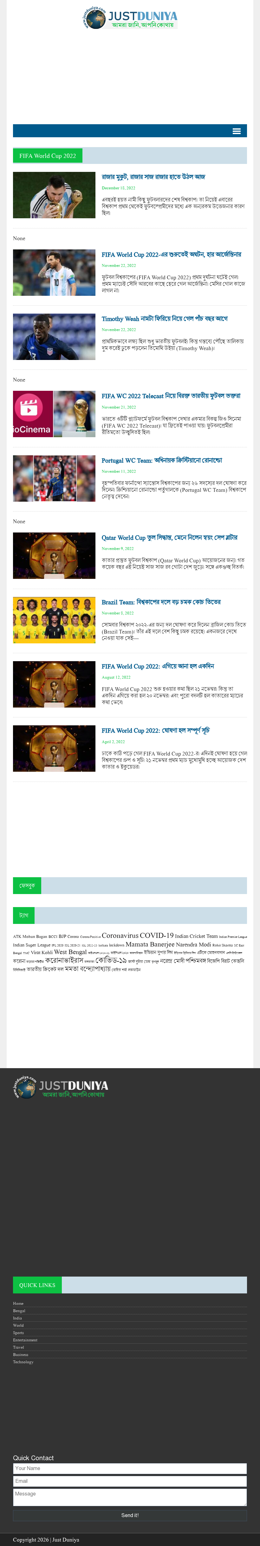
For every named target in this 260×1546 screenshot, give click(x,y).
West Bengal (70, 951)
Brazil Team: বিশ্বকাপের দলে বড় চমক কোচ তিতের (161, 602)
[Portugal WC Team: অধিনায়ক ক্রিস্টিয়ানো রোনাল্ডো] (54, 498)
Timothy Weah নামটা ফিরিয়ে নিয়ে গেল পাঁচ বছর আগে (164, 318)
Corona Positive (90, 937)
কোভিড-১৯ (111, 960)
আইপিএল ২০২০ (119, 953)
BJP (62, 936)
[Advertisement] (130, 73)
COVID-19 (157, 934)
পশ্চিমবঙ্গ (195, 960)
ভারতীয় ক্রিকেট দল (45, 969)
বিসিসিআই (19, 970)
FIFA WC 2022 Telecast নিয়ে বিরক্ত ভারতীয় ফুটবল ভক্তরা (171, 395)
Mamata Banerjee (150, 944)
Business (20, 1354)
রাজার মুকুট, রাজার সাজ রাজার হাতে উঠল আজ (153, 176)
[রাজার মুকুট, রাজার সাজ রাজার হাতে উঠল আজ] (54, 215)
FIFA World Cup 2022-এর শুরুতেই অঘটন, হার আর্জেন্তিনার (171, 254)
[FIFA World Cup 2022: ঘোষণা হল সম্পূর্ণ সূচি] (54, 768)
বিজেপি (213, 961)
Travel (18, 1347)
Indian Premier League (233, 937)
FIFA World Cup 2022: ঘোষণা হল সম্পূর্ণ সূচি (156, 730)
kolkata (103, 945)
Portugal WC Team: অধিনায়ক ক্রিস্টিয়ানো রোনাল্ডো (162, 460)
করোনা (19, 961)
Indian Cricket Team (196, 936)
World (18, 1325)
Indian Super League (31, 944)
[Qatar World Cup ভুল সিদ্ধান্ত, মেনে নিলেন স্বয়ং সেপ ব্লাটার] (54, 575)
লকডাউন (134, 969)
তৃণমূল (155, 962)
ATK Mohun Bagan (30, 936)
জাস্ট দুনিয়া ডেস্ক (139, 961)
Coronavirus (120, 935)
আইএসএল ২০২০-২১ (98, 953)
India (17, 1317)
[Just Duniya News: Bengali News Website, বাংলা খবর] (130, 17)
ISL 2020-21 (73, 945)
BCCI (53, 936)
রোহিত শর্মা (119, 970)
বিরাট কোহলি (232, 961)
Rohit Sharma (222, 945)
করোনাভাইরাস (64, 960)
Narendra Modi (193, 944)
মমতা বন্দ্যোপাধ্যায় (87, 969)
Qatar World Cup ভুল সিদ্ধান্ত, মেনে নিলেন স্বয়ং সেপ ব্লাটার (169, 537)
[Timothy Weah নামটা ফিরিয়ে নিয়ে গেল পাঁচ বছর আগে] (54, 356)
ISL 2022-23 (89, 945)
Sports (18, 1332)
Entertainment (25, 1339)
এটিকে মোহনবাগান (211, 952)
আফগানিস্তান (136, 953)
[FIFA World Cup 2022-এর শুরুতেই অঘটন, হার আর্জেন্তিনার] (54, 292)
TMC (26, 953)
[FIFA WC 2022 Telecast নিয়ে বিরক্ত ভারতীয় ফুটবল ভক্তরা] (54, 434)
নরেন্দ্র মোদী (172, 960)
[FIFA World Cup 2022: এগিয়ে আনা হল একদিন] (54, 704)
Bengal (19, 1310)
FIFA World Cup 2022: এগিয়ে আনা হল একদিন (158, 666)
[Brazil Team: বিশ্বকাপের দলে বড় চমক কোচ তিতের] (54, 640)
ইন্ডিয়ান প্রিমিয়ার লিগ (185, 953)
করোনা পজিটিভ (35, 962)
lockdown (116, 945)
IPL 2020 (57, 945)
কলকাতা (89, 962)
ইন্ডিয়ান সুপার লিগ (158, 952)
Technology (23, 1361)
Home (18, 1303)
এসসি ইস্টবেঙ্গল (234, 953)
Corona (73, 936)
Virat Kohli (42, 952)
